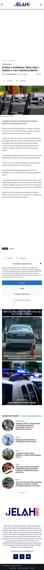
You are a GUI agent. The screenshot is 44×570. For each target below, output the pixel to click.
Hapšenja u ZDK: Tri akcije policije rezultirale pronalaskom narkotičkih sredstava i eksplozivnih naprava (28, 426)
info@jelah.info (28, 551)
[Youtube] (28, 556)
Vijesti (18, 437)
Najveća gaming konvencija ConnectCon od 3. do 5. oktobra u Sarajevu (22, 313)
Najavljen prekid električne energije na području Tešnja (26, 441)
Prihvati (22, 283)
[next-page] (6, 409)
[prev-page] (3, 409)
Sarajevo (11, 248)
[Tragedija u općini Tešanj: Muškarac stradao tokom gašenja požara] (8, 454)
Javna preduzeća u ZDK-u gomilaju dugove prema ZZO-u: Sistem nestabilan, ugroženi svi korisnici (29, 484)
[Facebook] (15, 556)
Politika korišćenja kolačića (23, 300)
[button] (40, 263)
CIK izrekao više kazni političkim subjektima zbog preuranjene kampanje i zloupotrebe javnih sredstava (27, 469)
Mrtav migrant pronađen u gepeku (22, 403)
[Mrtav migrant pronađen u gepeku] (22, 383)
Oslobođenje (15, 172)
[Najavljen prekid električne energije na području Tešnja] (8, 440)
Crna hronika (10, 60)
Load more (21, 492)
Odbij (22, 288)
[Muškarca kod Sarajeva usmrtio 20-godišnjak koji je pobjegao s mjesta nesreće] (22, 339)
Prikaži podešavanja (22, 294)
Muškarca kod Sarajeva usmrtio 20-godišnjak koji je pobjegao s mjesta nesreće (22, 357)
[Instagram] (22, 556)
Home (4, 60)
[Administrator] (3, 74)
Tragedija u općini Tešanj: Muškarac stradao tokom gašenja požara (28, 455)
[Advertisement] (22, 34)
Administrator (12, 74)
